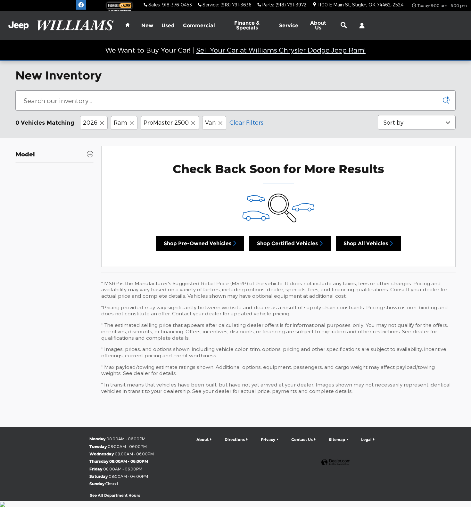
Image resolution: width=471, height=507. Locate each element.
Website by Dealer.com (335, 462)
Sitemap (337, 439)
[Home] (18, 25)
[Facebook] (81, 5)
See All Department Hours (115, 495)
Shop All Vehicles (365, 243)
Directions (235, 439)
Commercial (199, 25)
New (147, 25)
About (318, 25)
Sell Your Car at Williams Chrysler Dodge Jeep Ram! (281, 50)
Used (168, 25)
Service (288, 25)
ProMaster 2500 (166, 122)
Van (210, 122)
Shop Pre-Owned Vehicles (197, 243)
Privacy (268, 439)
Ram (120, 122)
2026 (90, 122)
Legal (366, 439)
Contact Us (302, 439)
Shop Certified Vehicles (287, 243)
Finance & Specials (247, 25)
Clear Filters (246, 122)
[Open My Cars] (360, 25)
